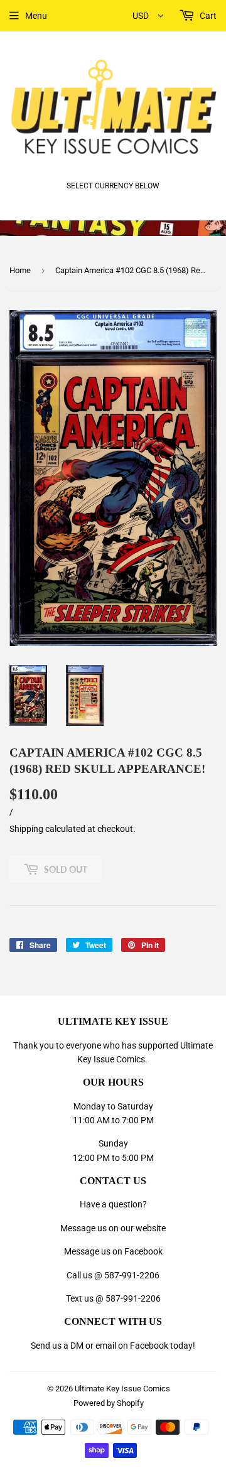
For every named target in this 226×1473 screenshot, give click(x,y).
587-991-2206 (131, 1275)
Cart (207, 16)
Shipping (26, 829)
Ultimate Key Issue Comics (122, 1388)
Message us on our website (113, 1228)
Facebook (149, 1346)
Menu (36, 16)
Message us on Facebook (113, 1251)
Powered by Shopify (108, 1403)
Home (20, 270)
